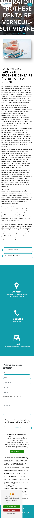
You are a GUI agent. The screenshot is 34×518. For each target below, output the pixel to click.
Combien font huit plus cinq (12, 397)
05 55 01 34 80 (17, 321)
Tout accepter (11, 507)
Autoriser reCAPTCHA (17, 451)
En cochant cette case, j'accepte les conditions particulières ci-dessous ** (17, 421)
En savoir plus (13, 250)
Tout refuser (12, 510)
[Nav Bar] (29, 4)
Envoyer (18, 428)
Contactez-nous (14, 256)
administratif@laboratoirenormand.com (17, 346)
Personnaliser (11, 513)
